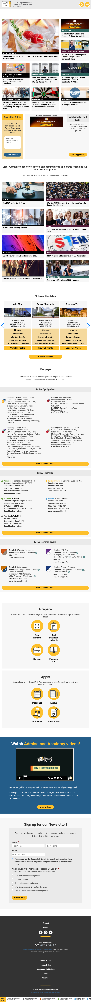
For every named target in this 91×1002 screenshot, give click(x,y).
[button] (2, 325)
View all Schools (45, 356)
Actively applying (21, 879)
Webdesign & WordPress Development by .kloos (45, 992)
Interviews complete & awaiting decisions (31, 887)
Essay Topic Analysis (17, 340)
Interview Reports (18, 337)
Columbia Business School (9, 998)
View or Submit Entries (45, 464)
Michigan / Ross (76, 998)
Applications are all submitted (26, 883)
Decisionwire (18, 333)
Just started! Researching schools (28, 876)
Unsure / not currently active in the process (31, 891)
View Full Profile (17, 348)
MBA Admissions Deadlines (18, 344)
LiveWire (3, 999)
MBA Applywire (78, 155)
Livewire (17, 330)
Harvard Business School (26, 998)
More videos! (45, 807)
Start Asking (13, 155)
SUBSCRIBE (19, 898)
